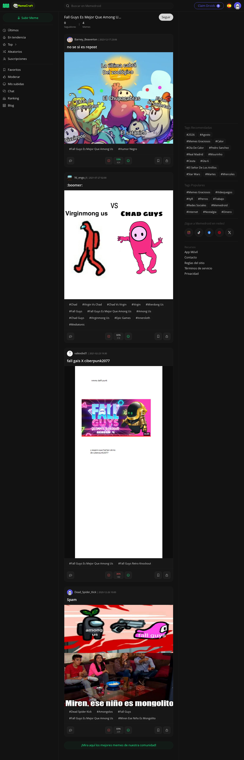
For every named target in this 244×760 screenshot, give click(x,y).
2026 (191, 134)
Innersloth (144, 318)
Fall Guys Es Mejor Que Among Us (92, 149)
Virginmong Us (100, 318)
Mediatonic (78, 324)
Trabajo (219, 199)
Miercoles (229, 174)
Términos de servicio (198, 268)
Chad (74, 304)
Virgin (137, 304)
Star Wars (194, 174)
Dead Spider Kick (81, 711)
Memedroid (220, 205)
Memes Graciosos (199, 141)
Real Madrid (195, 154)
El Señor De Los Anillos (202, 167)
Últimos (13, 30)
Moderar (14, 77)
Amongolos (106, 711)
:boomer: (75, 185)
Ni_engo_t (80, 177)
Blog (11, 105)
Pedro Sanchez (220, 147)
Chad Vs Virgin (117, 304)
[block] (166, 160)
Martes (211, 174)
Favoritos (14, 70)
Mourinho (216, 154)
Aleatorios (15, 52)
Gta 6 (205, 161)
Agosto (206, 134)
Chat (11, 91)
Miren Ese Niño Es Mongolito (138, 718)
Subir (29, 18)
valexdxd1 (80, 353)
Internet (193, 212)
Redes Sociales (197, 205)
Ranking (13, 98)
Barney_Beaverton (85, 39)
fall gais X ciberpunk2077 (88, 360)
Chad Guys (77, 318)
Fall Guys (76, 311)
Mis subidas (16, 84)
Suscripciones (17, 59)
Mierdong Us (155, 304)
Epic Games (123, 318)
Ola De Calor (196, 147)
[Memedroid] (6, 6)
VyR (190, 199)
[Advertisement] (211, 67)
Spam (72, 599)
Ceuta (191, 161)
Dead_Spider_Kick (85, 592)
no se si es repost (82, 47)
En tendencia (17, 37)
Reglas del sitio (195, 263)
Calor (220, 141)
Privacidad (192, 274)
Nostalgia (210, 212)
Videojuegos (224, 192)
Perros (204, 199)
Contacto (191, 257)
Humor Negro (128, 149)
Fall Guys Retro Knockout (135, 563)
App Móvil (191, 252)
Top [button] (10, 44)
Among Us (144, 311)
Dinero (227, 212)
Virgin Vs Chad (93, 304)
